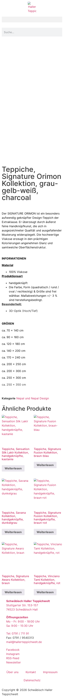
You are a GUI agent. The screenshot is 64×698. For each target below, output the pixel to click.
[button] (32, 19)
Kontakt (31, 672)
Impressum (50, 672)
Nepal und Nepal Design (32, 398)
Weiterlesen (13, 468)
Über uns (12, 672)
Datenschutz (32, 680)
